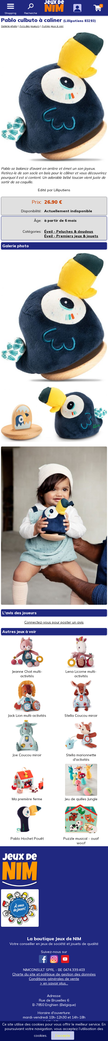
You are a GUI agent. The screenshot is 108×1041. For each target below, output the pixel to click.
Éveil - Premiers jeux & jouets (71, 236)
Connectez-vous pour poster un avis (54, 622)
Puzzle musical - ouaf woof (81, 840)
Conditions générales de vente (54, 978)
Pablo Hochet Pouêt (27, 838)
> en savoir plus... (54, 983)
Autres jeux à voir (53, 26)
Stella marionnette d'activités (81, 757)
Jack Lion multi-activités (27, 715)
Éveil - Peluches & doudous (68, 231)
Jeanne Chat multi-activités (27, 673)
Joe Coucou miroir (27, 755)
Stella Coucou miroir (81, 715)
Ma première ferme (27, 799)
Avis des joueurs (29, 26)
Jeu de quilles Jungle (81, 799)
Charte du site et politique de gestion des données (54, 974)
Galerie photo (9, 26)
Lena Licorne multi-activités (81, 673)
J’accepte (62, 1035)
